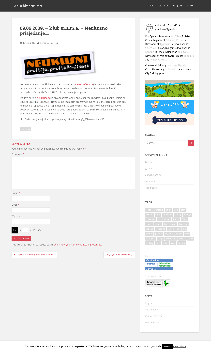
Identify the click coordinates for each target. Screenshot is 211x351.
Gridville (172, 69)
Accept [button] (167, 346)
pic (184, 229)
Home (150, 5)
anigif (168, 209)
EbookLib (189, 55)
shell (190, 238)
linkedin (149, 162)
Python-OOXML (158, 59)
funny (184, 219)
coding (178, 214)
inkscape (183, 224)
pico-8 (149, 233)
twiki (158, 243)
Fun (57, 42)
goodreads (151, 187)
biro (158, 214)
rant (187, 233)
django (187, 214)
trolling (149, 243)
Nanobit (149, 51)
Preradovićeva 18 (84, 84)
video (165, 243)
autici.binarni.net (153, 174)
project (158, 233)
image (173, 224)
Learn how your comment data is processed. (78, 244)
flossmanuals (164, 219)
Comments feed (154, 316)
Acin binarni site (28, 6)
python (179, 233)
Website (16, 216)
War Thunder (180, 65)
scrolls (182, 238)
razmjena (25, 129)
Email (15, 204)
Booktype (182, 51)
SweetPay (150, 47)
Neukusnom (43, 97)
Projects (177, 5)
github (148, 168)
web (173, 243)
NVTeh (177, 36)
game (149, 224)
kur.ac (171, 229)
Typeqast (165, 44)
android (159, 209)
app (176, 209)
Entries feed (151, 309)
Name (16, 193)
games (158, 224)
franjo (176, 219)
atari (183, 209)
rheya (160, 238)
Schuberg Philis (174, 40)
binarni (149, 214)
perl (178, 229)
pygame (169, 233)
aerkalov (44, 42)
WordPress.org (153, 322)
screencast (171, 238)
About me (163, 5)
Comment (18, 154)
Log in (148, 303)
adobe (149, 209)
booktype (167, 214)
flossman (150, 219)
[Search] (191, 143)
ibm (165, 224)
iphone (149, 229)
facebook (150, 181)
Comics (191, 5)
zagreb (181, 243)
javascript (160, 229)
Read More (179, 346)
